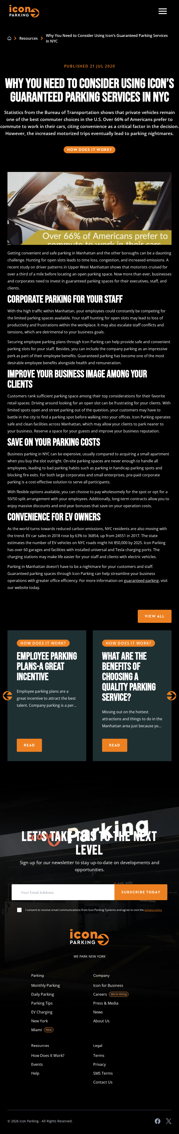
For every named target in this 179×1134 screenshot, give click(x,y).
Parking (37, 975)
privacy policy (153, 910)
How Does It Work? (89, 150)
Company (101, 975)
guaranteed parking (141, 580)
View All (155, 616)
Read (29, 745)
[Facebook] (157, 1121)
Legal (97, 1045)
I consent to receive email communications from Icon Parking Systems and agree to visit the (93, 910)
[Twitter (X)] (169, 1121)
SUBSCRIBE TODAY (140, 892)
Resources (28, 38)
